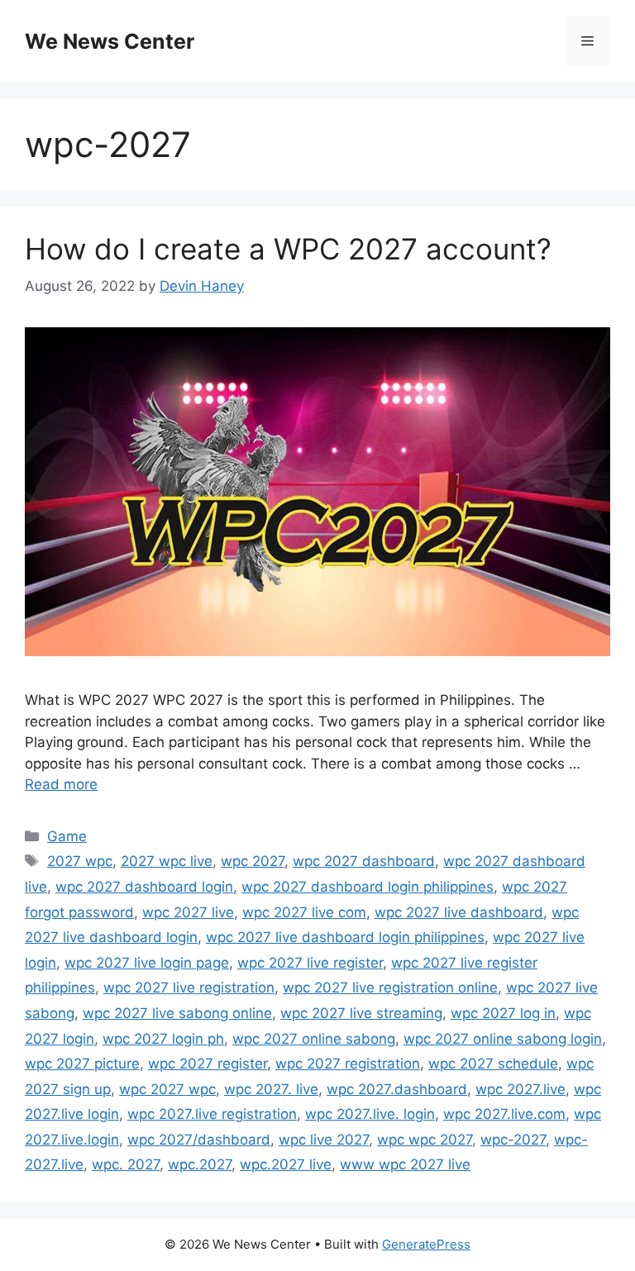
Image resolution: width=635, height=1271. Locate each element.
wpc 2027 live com (304, 912)
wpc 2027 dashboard (364, 861)
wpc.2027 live (286, 1164)
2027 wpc (79, 861)
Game (67, 836)
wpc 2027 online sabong (313, 1039)
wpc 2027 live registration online (390, 987)
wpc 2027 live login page (146, 962)
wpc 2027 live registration (189, 987)
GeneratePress (426, 1244)
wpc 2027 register (207, 1063)
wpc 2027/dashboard (198, 1139)
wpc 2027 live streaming (361, 1013)
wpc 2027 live (188, 912)
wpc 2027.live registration (212, 1114)
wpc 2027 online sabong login (502, 1039)
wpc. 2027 (126, 1164)
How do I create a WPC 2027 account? (288, 248)
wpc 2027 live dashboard (459, 912)
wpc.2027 (200, 1164)
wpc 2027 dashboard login (144, 886)
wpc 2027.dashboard (397, 1089)
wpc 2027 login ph (163, 1039)
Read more (61, 784)
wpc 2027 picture (82, 1063)
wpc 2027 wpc (167, 1089)
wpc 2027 (252, 861)
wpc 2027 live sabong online (177, 1013)
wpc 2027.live (520, 1089)
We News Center (109, 41)
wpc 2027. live (271, 1089)
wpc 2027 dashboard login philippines (367, 886)
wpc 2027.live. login (370, 1114)
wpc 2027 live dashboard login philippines (345, 937)
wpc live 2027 (324, 1139)
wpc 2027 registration (347, 1063)
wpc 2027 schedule (493, 1063)
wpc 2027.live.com (504, 1114)
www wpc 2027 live (405, 1164)
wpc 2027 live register (310, 962)
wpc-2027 (513, 1139)
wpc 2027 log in (503, 1013)
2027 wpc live (166, 861)
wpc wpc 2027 (424, 1139)
